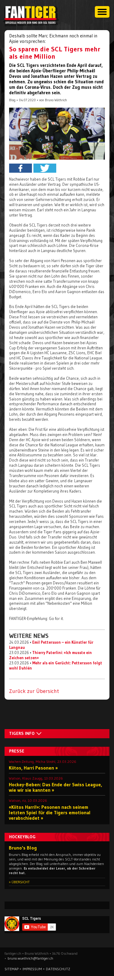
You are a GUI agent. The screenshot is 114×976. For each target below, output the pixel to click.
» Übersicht (19, 882)
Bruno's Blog (23, 848)
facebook (20, 168)
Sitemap (12, 969)
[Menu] (102, 12)
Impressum (32, 969)
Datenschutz (58, 969)
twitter (44, 168)
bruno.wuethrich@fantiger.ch (30, 958)
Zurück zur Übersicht (34, 691)
